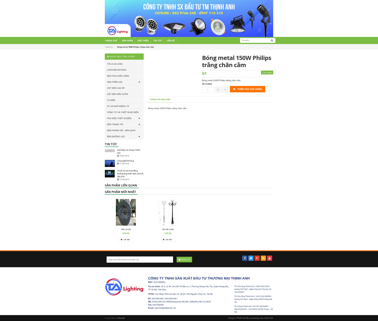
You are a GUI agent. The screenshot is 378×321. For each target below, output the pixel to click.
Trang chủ (109, 47)
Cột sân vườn (168, 229)
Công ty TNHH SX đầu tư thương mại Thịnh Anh (250, 318)
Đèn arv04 (126, 229)
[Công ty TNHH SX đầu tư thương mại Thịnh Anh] (124, 287)
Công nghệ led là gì (125, 160)
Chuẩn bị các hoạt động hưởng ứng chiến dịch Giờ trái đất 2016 (130, 173)
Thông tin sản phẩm (160, 99)
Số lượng (207, 84)
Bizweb (121, 318)
